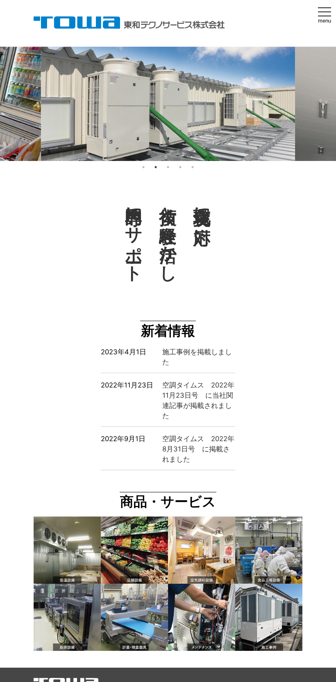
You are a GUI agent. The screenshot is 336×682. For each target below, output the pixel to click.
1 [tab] (143, 167)
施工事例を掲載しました (197, 357)
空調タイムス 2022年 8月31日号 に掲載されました (198, 449)
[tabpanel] (168, 104)
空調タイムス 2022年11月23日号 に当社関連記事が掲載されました (198, 400)
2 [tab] (156, 167)
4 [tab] (180, 167)
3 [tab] (168, 167)
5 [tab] (192, 167)
